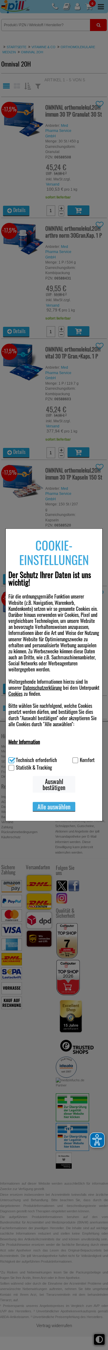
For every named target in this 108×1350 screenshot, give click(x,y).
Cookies (15, 693)
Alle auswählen (54, 806)
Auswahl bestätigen (54, 784)
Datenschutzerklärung (42, 687)
